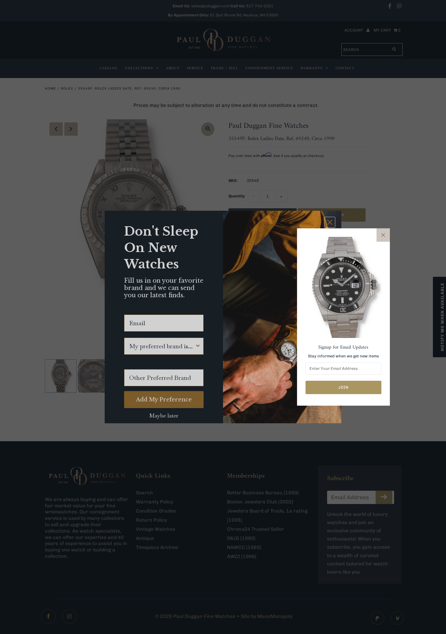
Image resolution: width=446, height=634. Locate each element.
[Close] (383, 235)
